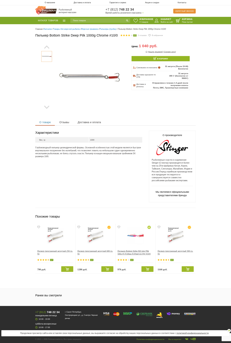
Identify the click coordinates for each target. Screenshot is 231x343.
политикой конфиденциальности (192, 333)
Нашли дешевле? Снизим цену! (162, 52)
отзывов (142, 35)
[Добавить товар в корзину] (67, 269)
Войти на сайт (167, 22)
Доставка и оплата (82, 2)
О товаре (45, 122)
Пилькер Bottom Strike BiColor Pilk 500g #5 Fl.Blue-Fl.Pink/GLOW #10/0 (134, 252)
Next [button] (46, 107)
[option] (46, 56)
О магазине (50, 2)
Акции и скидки (152, 2)
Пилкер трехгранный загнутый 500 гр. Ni (175, 252)
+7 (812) (119, 9)
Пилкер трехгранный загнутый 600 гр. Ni (95, 252)
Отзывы (64, 122)
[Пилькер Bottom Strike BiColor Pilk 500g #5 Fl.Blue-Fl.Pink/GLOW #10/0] (135, 236)
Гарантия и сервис (117, 2)
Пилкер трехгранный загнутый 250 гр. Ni (55, 252)
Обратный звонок (184, 11)
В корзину (162, 59)
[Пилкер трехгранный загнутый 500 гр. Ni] (176, 236)
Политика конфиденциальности (150, 339)
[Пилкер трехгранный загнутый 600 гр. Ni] (95, 236)
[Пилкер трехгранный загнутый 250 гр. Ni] (55, 236)
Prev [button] (46, 47)
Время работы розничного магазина (123, 13)
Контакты (182, 2)
